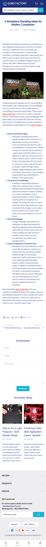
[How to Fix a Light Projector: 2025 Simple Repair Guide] (12, 414)
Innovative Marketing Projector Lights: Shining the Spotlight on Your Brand (32, 328)
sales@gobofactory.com (12, 506)
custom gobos (36, 125)
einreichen (23, 388)
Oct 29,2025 (28, 439)
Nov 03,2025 (7, 439)
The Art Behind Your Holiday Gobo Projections (13, 328)
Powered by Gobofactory (32, 535)
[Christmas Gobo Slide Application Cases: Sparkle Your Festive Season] (34, 414)
